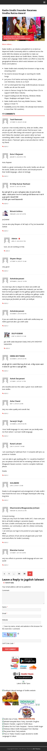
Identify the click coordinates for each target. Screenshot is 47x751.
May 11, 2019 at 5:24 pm (16, 404)
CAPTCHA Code (7, 643)
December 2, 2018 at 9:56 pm (18, 424)
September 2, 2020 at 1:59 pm (18, 281)
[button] (44, 2)
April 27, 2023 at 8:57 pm (19, 241)
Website (5, 620)
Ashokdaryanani (17, 278)
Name (4, 607)
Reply (6, 146)
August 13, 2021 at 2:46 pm (17, 186)
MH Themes (36, 749)
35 (24, 574)
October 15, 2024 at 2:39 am (18, 122)
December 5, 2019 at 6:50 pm (18, 359)
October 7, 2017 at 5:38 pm (18, 553)
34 (19, 574)
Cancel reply (9, 583)
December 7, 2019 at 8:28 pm (18, 313)
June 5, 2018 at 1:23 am (16, 485)
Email (4, 613)
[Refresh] (18, 633)
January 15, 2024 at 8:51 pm (18, 157)
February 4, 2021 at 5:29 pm (18, 214)
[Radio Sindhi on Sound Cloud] (33, 668)
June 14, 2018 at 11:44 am (17, 446)
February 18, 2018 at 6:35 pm (18, 510)
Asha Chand (15, 401)
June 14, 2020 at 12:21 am (19, 336)
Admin (14, 238)
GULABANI (14, 483)
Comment (5, 590)
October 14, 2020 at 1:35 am (18, 261)
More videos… (7, 44)
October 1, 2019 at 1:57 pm (18, 381)
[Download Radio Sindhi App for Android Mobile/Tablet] (28, 662)
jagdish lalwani (34, 579)
